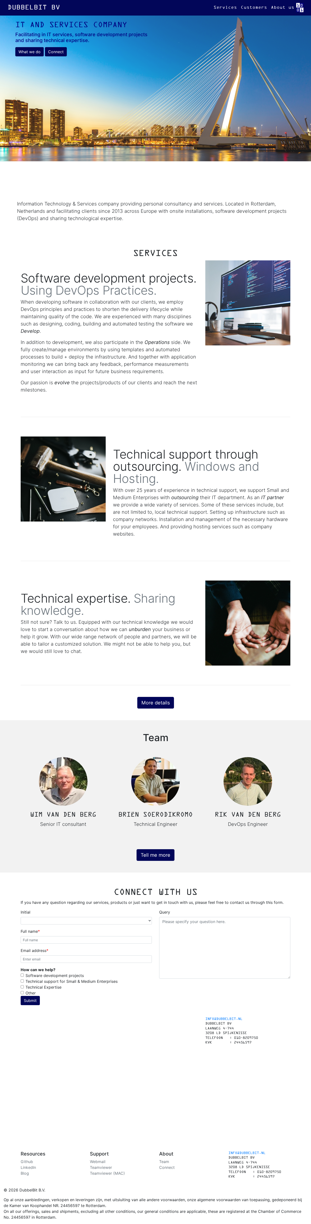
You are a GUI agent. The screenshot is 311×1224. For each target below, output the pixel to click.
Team (164, 1161)
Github (27, 1161)
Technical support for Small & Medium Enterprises (72, 981)
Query (164, 912)
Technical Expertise (43, 987)
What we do (29, 51)
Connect (56, 51)
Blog (25, 1173)
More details (155, 703)
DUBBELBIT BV (34, 7)
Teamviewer (101, 1167)
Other (31, 993)
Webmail (97, 1161)
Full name (29, 931)
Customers (254, 8)
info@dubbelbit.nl (223, 1019)
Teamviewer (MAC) (107, 1173)
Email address (33, 950)
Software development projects (55, 975)
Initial (25, 912)
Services (225, 8)
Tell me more (155, 855)
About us (282, 8)
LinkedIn (28, 1167)
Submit (30, 1000)
